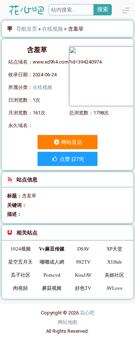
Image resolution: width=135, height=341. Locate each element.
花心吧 (87, 313)
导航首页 (26, 29)
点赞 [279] (71, 159)
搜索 (102, 9)
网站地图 (67, 322)
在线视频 (52, 29)
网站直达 (71, 142)
